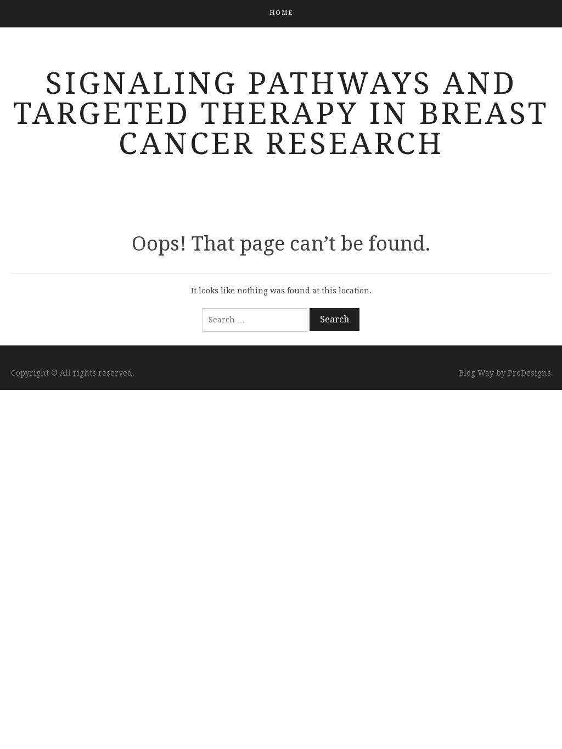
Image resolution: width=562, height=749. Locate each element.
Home (281, 12)
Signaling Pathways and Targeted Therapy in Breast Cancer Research (281, 113)
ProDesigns (529, 372)
